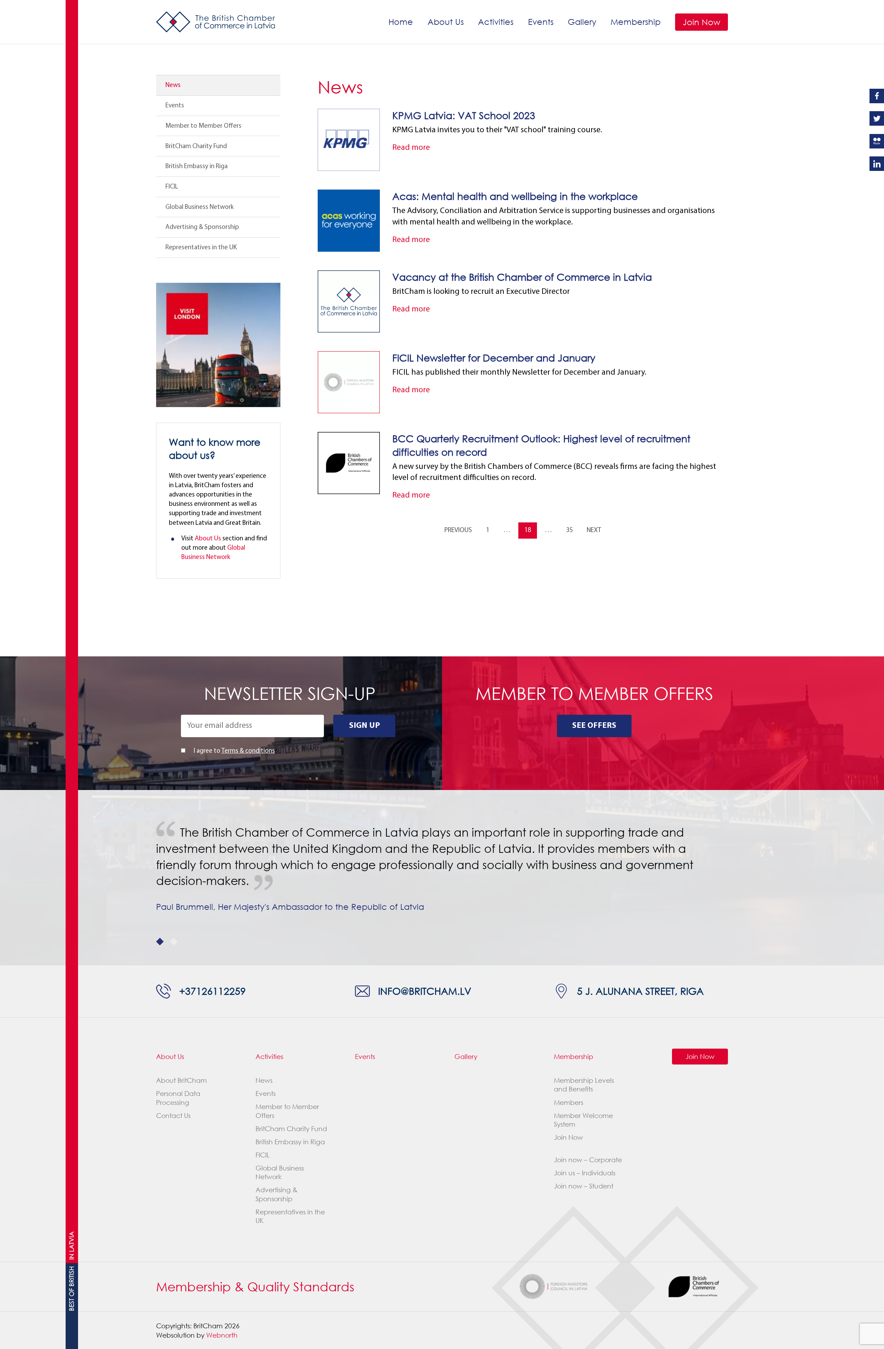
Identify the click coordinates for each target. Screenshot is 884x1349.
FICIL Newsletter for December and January (493, 358)
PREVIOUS (458, 530)
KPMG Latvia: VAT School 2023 (463, 115)
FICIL (171, 186)
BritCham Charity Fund (196, 146)
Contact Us (173, 1115)
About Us (445, 22)
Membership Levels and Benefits (584, 1084)
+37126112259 (212, 991)
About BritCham (181, 1080)
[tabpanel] (442, 869)
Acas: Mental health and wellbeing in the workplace (515, 196)
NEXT (594, 530)
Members (568, 1102)
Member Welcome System (583, 1119)
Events (541, 22)
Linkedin (876, 163)
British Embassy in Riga (196, 166)
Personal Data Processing (178, 1097)
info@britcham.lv (424, 991)
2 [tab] (173, 941)
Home (400, 22)
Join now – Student (583, 1186)
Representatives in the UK (201, 247)
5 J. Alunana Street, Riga (640, 991)
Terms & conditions (248, 751)
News (173, 85)
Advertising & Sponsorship (202, 227)
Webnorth (222, 1335)
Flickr (876, 141)
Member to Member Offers (203, 126)
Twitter (876, 118)
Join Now (701, 22)
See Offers (594, 726)
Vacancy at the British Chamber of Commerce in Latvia (522, 277)
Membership (636, 22)
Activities (495, 22)
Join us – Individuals (584, 1173)
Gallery (582, 22)
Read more (411, 148)
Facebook (876, 96)
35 (569, 530)
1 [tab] (160, 941)
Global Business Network (199, 207)
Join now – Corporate (588, 1160)
